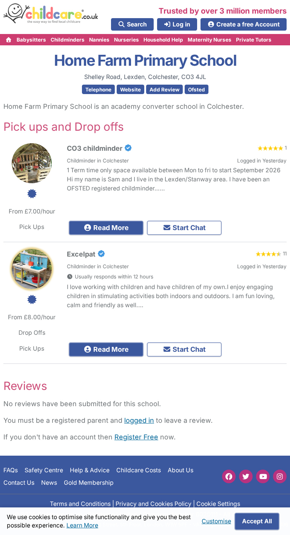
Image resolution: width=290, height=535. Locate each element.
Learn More (82, 525)
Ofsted (196, 90)
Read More (110, 228)
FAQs (10, 470)
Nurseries (126, 40)
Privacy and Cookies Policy (153, 503)
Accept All (257, 521)
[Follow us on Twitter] (246, 476)
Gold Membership (89, 482)
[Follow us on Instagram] (280, 476)
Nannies (99, 40)
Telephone (98, 90)
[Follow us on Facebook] (229, 476)
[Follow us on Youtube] (263, 476)
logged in (139, 420)
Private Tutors (253, 40)
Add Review (164, 90)
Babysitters (31, 40)
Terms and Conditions (80, 503)
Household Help (163, 40)
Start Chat (188, 228)
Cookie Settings (218, 503)
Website (130, 90)
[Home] (9, 39)
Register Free (136, 437)
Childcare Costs (138, 470)
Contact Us (18, 482)
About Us (180, 470)
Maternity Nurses (209, 40)
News (49, 482)
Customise (216, 521)
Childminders (68, 40)
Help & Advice (90, 470)
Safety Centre (44, 470)
